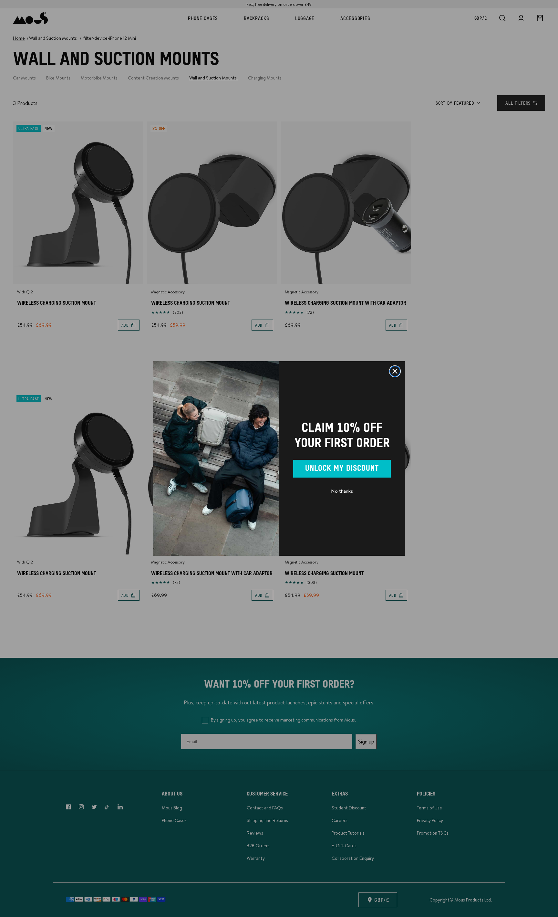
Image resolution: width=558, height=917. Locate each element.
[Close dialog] (395, 371)
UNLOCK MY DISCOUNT (342, 468)
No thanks (342, 491)
